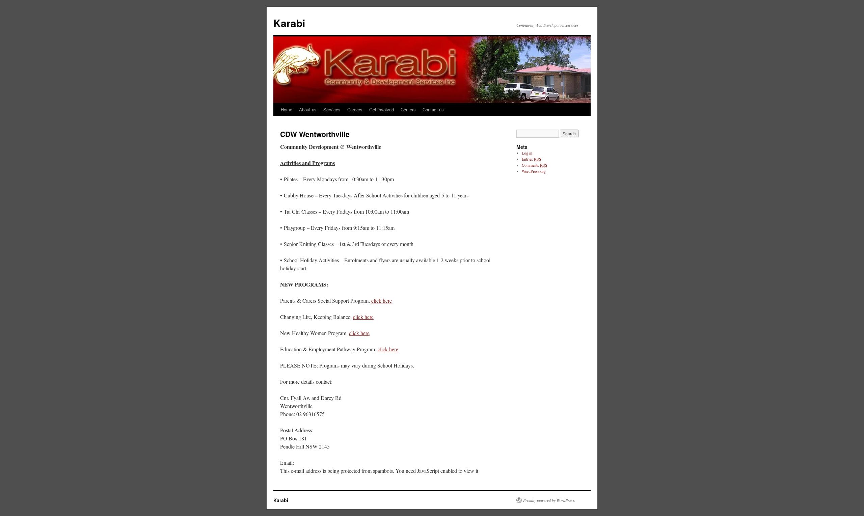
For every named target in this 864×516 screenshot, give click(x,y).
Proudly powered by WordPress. (549, 500)
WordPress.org (534, 171)
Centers (408, 109)
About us (308, 109)
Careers (354, 109)
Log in (527, 153)
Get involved (381, 109)
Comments (534, 165)
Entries (531, 159)
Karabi (289, 23)
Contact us (433, 109)
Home (286, 109)
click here (381, 300)
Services (332, 109)
